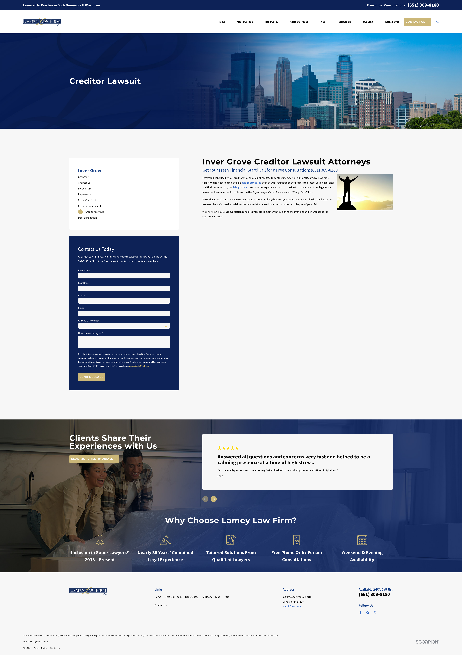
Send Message (91, 377)
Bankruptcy (191, 596)
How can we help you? (90, 333)
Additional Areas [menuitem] (299, 21)
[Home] (42, 22)
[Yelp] (368, 612)
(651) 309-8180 (423, 5)
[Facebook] (360, 612)
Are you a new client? (89, 320)
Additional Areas (211, 596)
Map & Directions (292, 606)
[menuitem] (124, 177)
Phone (81, 295)
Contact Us (160, 605)
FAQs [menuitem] (322, 21)
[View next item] (214, 499)
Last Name (84, 282)
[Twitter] (375, 612)
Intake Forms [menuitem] (392, 21)
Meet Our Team (173, 596)
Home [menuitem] (221, 21)
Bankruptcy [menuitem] (271, 21)
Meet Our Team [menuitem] (245, 21)
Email (81, 307)
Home (157, 596)
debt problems (240, 187)
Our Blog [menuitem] (368, 21)
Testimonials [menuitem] (344, 21)
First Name (84, 270)
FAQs (226, 596)
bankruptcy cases (251, 182)
